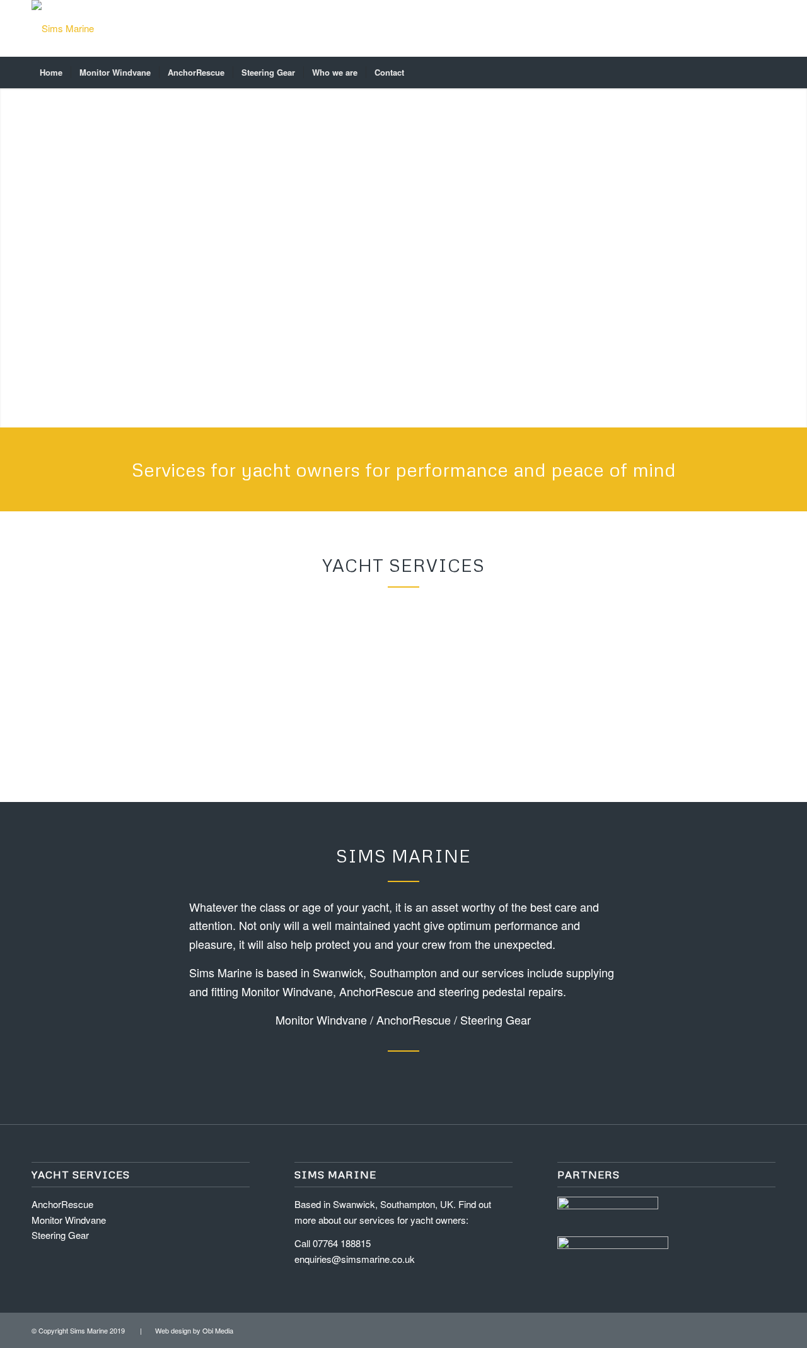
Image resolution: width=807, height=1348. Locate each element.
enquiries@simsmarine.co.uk (354, 1258)
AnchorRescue (413, 1019)
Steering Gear (495, 1019)
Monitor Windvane (321, 1019)
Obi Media (217, 1330)
